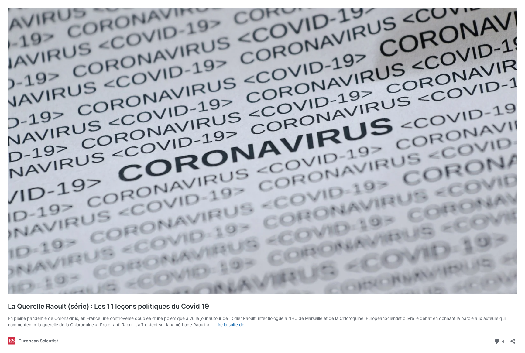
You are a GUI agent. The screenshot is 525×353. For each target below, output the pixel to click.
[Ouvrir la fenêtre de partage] (513, 339)
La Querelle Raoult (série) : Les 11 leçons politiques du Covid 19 (108, 306)
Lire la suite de (229, 324)
